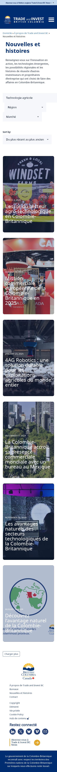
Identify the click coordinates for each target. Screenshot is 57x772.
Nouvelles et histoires (21, 693)
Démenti (14, 706)
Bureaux (14, 689)
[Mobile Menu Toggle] (51, 20)
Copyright (15, 702)
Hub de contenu (18, 718)
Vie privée (15, 710)
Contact (14, 696)
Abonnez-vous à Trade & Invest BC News (21, 742)
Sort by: (7, 131)
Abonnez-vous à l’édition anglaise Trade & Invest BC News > (28, 3)
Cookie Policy (16, 714)
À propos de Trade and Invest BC (31, 33)
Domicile (7, 33)
